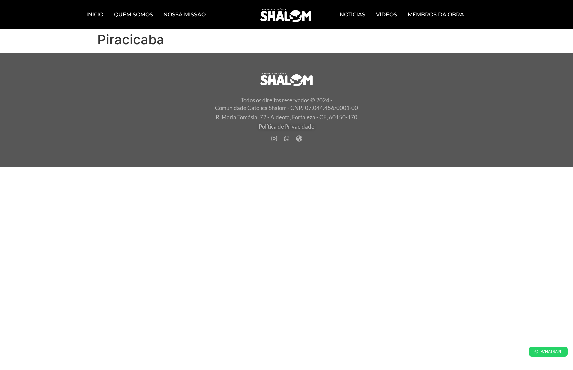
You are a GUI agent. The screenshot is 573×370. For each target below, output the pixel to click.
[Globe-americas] (299, 138)
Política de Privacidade (286, 126)
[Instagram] (274, 138)
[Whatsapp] (286, 138)
